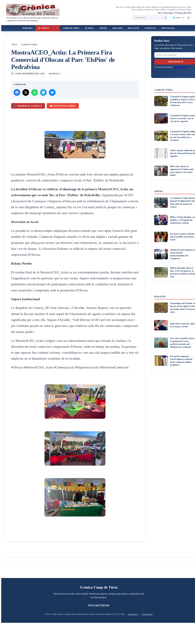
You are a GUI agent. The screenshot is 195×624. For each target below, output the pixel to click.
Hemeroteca (133, 614)
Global (89, 28)
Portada (28, 28)
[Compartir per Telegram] (43, 92)
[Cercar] (166, 17)
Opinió (103, 28)
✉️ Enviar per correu (63, 106)
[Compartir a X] (25, 92)
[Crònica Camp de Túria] (35, 10)
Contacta (150, 28)
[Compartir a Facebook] (17, 92)
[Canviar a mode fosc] (188, 17)
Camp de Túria (71, 28)
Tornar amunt (147, 614)
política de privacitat (181, 67)
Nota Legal (168, 28)
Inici (14, 45)
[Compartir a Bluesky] (52, 92)
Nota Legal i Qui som (98, 605)
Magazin (117, 28)
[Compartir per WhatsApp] (34, 92)
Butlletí (133, 28)
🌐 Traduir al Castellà (28, 106)
